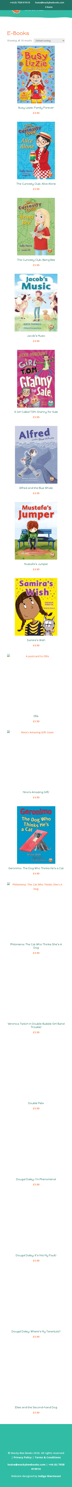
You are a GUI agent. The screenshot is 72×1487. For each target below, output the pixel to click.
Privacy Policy (23, 1457)
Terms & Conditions (48, 1457)
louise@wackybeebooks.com (26, 1464)
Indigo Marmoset (49, 1476)
